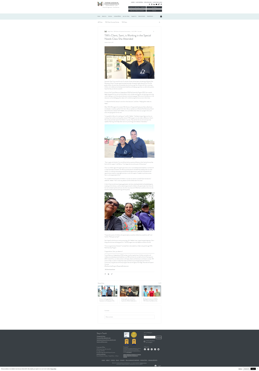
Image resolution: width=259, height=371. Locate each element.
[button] (161, 16)
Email (145, 334)
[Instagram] (148, 349)
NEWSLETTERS (143, 360)
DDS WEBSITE (129, 352)
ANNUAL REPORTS (152, 360)
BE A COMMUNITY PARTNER (132, 360)
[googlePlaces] (161, 4)
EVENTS (113, 360)
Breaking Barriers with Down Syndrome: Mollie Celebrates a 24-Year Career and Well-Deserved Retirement (128, 300)
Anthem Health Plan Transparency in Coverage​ (132, 354)
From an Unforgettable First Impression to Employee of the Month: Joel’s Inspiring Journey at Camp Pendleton (107, 300)
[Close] (257, 369)
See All (160, 283)
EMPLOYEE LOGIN (148, 2)
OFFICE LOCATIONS (101, 354)
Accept (253, 369)
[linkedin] (154, 4)
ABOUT (108, 360)
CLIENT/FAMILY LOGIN (157, 2)
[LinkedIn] (152, 349)
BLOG (117, 360)
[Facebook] (145, 349)
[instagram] (152, 4)
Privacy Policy (53, 369)
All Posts (100, 22)
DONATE (122, 360)
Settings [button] (240, 369)
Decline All (246, 369)
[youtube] (156, 4)
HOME (103, 360)
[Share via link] (111, 274)
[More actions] (153, 31)
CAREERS (133, 2)
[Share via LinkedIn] (108, 274)
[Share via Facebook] (105, 274)
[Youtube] (158, 349)
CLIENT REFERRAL (139, 2)
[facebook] (149, 4)
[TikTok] (159, 4)
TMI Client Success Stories (112, 22)
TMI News (124, 22)
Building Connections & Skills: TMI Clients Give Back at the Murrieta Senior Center (150, 300)
